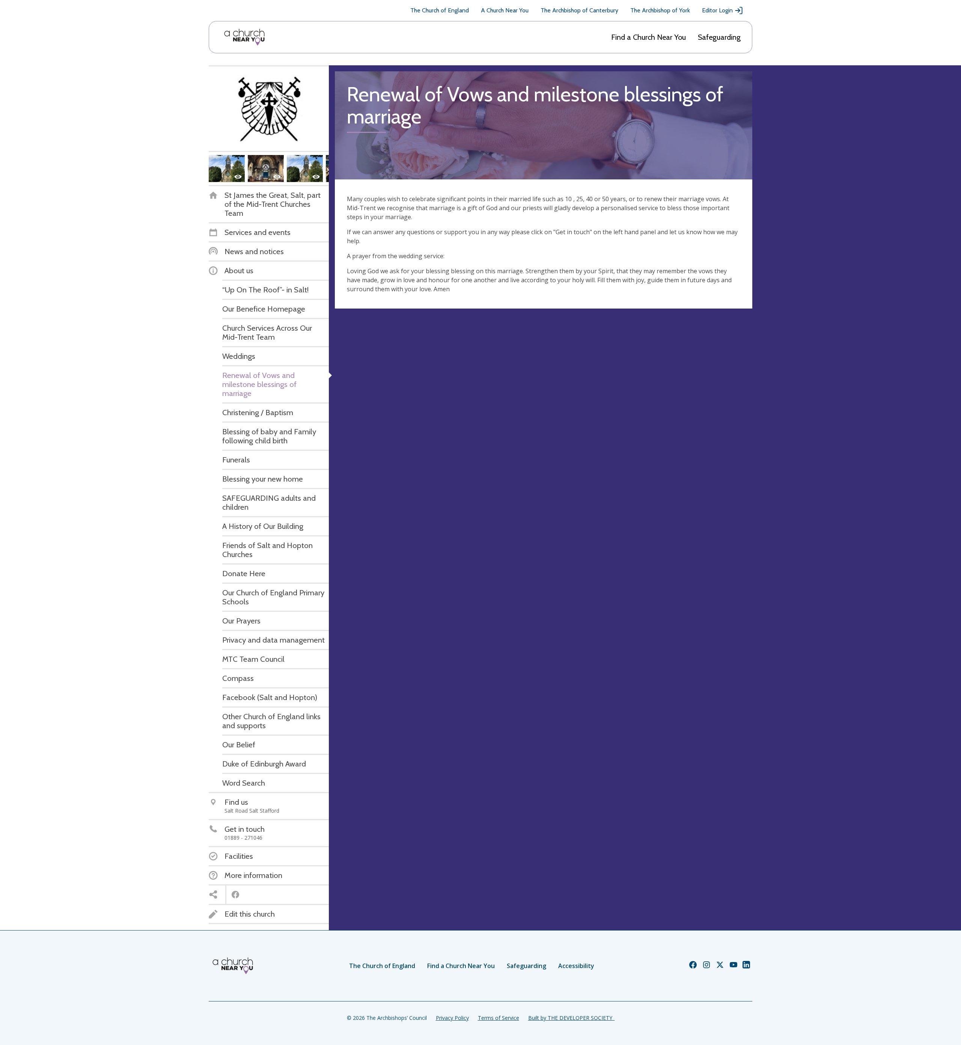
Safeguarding (719, 37)
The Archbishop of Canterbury (579, 10)
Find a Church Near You (648, 37)
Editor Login (717, 10)
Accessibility (576, 966)
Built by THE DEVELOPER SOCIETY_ (571, 1017)
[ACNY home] (244, 37)
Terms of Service (498, 1017)
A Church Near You (505, 10)
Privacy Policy (452, 1017)
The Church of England (439, 10)
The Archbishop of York (660, 10)
